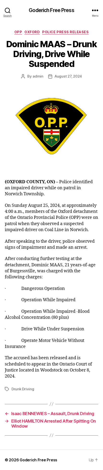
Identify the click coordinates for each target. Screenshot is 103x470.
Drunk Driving (22, 389)
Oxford (32, 32)
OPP (18, 32)
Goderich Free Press (51, 10)
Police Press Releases (65, 32)
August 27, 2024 (68, 76)
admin (38, 76)
